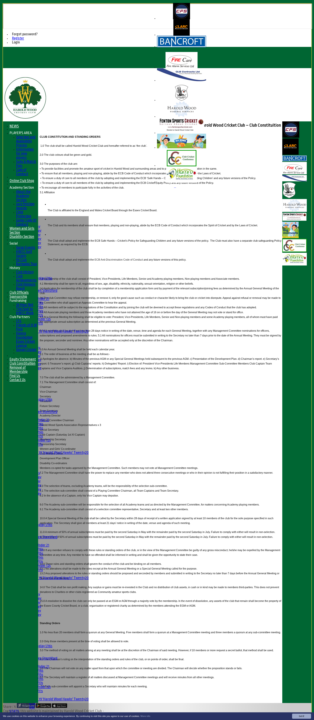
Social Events (25, 247)
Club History (25, 272)
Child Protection (23, 214)
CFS (18, 321)
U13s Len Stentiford (43, 290)
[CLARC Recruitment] (181, 34)
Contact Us (17, 380)
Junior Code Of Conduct (26, 222)
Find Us (14, 375)
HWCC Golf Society (24, 253)
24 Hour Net (24, 305)
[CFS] (181, 18)
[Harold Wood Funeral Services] (181, 116)
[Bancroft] (181, 46)
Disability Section (21, 236)
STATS (14, 711)
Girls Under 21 (39, 299)
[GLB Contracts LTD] (181, 80)
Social (13, 243)
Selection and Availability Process (25, 141)
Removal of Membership (18, 369)
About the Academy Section (23, 196)
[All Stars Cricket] (181, 147)
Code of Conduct (22, 172)
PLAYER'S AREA (20, 133)
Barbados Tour (26, 264)
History (14, 268)
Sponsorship (18, 296)
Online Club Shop (21, 181)
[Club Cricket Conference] (181, 165)
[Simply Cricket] (181, 100)
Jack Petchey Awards (25, 206)
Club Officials (19, 292)
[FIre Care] (182, 67)
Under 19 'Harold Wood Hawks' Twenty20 (59, 331)
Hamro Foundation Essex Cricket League (25, 339)
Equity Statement (22, 359)
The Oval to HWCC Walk (25, 311)
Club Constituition (22, 363)
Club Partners (19, 317)
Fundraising (18, 300)
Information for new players (25, 153)
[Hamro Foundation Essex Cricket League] (181, 182)
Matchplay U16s (40, 278)
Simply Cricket (26, 350)
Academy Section (21, 187)
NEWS (14, 126)
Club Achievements (26, 278)
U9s (32, 707)
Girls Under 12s (40, 319)
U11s (32, 703)
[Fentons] (181, 133)
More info (145, 716)
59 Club (21, 260)
